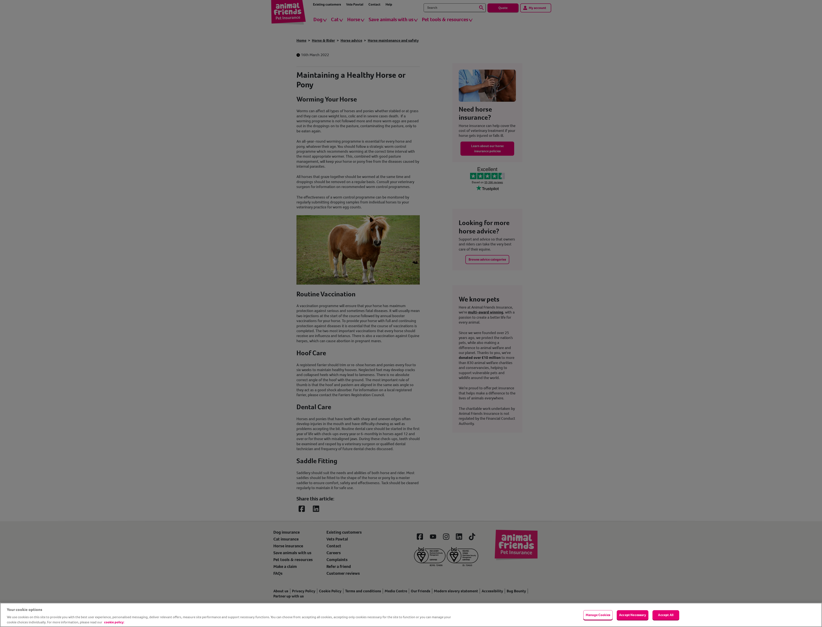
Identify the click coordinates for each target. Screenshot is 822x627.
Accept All (665, 615)
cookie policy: (114, 622)
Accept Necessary (632, 615)
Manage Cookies (598, 615)
